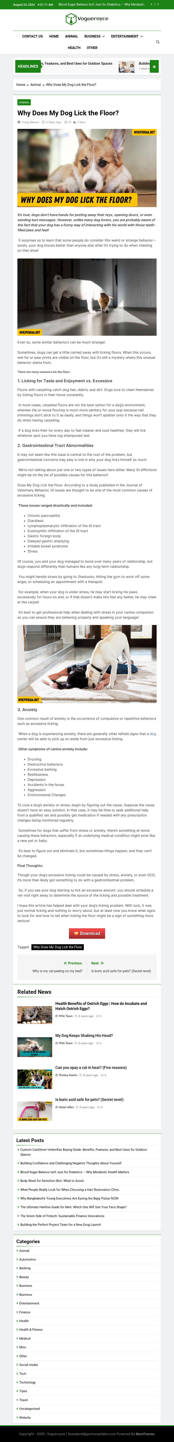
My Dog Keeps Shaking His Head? (84, 1035)
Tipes (23, 1391)
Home (54, 36)
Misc (22, 1347)
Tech (22, 1374)
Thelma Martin (68, 1075)
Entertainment (125, 36)
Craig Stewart (30, 122)
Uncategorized (29, 1409)
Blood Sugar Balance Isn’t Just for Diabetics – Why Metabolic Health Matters (74, 1172)
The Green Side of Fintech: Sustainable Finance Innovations (62, 1216)
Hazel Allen (66, 1107)
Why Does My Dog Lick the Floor (57, 947)
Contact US (32, 36)
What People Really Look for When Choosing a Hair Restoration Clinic (69, 1190)
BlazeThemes (145, 1434)
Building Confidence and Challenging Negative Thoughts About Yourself (70, 1163)
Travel (23, 1400)
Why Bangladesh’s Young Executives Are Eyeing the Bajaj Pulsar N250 (69, 1198)
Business (92, 36)
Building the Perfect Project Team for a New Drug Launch (60, 1225)
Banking (25, 1268)
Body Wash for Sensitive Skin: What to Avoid (51, 1181)
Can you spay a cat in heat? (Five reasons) (91, 1067)
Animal (71, 36)
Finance (24, 1312)
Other (92, 48)
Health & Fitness (31, 1330)
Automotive (27, 1259)
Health (74, 48)
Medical (25, 1338)
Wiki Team (66, 1016)
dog (153, 734)
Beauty (24, 1277)
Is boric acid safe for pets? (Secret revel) (89, 1100)
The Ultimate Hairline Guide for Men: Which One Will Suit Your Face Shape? (73, 1207)
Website (25, 1418)
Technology (27, 1382)
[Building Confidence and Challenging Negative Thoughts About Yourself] (113, 69)
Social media (28, 1365)
